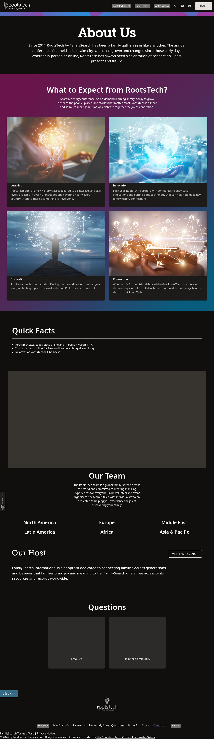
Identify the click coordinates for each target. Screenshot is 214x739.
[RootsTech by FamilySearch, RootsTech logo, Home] (16, 6)
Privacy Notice (46, 733)
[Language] (183, 6)
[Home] (107, 705)
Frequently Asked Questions (106, 725)
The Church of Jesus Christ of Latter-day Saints (125, 737)
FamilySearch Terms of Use (17, 733)
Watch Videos (162, 6)
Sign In (203, 6)
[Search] (176, 6)
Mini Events (142, 6)
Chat (11, 693)
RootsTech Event (121, 6)
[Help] (190, 6)
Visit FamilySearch (185, 554)
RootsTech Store (138, 725)
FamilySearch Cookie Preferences (69, 725)
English (175, 725)
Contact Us (160, 725)
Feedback (43, 725)
